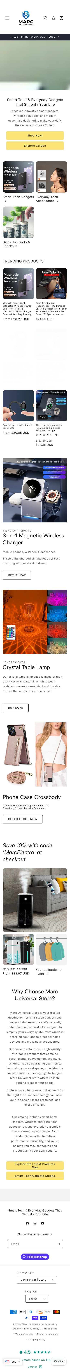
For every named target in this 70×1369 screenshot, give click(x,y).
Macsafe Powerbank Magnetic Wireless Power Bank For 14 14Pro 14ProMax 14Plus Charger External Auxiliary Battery (17, 308)
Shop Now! (35, 135)
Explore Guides (35, 145)
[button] (7, 18)
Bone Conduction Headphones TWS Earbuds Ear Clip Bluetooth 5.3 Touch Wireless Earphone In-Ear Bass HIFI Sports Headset (51, 308)
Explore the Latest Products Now (35, 1165)
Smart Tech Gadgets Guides (35, 1175)
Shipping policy (36, 1339)
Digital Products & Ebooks (16, 244)
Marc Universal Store (33, 1324)
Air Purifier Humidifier (15, 968)
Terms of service (24, 1334)
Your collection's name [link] (48, 971)
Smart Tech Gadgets (18, 197)
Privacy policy (31, 1328)
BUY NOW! (15, 707)
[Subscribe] (59, 1244)
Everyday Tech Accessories (47, 199)
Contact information (47, 1334)
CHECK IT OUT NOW (22, 819)
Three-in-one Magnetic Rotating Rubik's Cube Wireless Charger (49, 428)
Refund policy (50, 1328)
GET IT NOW (17, 575)
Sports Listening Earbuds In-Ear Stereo (18, 426)
